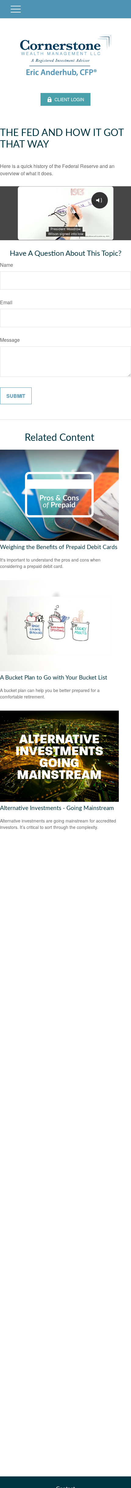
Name (6, 264)
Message (10, 339)
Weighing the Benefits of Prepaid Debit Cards (58, 547)
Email (6, 302)
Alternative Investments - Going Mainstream (57, 808)
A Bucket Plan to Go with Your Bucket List (53, 678)
